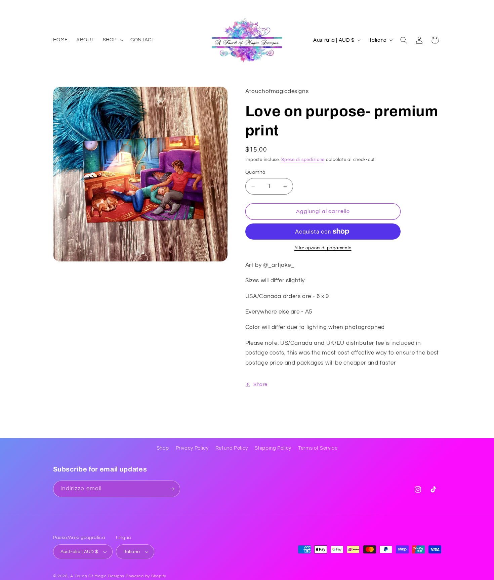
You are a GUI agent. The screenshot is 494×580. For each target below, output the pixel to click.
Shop (163, 448)
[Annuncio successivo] (438, 6)
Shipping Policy (273, 448)
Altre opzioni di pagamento (323, 248)
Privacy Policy (192, 448)
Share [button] (260, 384)
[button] (112, 40)
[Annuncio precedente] (55, 6)
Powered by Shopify (146, 576)
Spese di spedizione (303, 160)
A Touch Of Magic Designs (97, 576)
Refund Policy (231, 448)
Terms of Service (317, 448)
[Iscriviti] (171, 489)
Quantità (255, 172)
